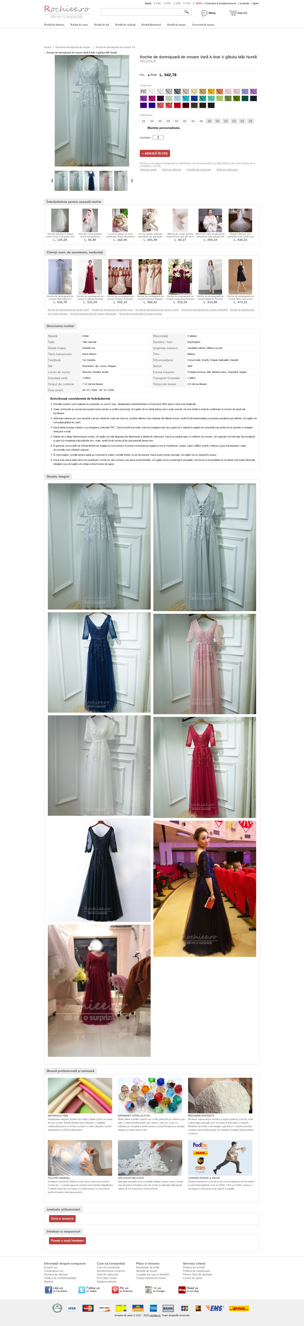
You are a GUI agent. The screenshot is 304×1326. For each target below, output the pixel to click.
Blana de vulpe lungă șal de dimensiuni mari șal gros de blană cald (210, 236)
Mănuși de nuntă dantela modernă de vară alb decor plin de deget (180, 236)
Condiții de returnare (198, 169)
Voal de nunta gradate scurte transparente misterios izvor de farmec (90, 236)
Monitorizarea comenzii (111, 1271)
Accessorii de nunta (203, 24)
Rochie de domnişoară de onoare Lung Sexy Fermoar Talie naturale (180, 299)
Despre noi (50, 1267)
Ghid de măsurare (227, 169)
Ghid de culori (148, 169)
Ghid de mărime (171, 169)
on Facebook (60, 1289)
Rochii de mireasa (54, 24)
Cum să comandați (108, 1267)
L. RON (197, 3)
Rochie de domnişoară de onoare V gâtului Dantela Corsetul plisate (90, 299)
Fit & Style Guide (107, 1278)
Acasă (47, 47)
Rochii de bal (101, 24)
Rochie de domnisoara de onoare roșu (112, 309)
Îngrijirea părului (107, 1281)
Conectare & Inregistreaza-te (220, 3)
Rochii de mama (176, 24)
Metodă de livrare (146, 1271)
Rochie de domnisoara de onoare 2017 (68, 309)
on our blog (192, 1289)
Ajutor (256, 3)
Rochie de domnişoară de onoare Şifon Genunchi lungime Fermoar (240, 299)
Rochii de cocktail (125, 24)
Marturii (48, 1281)
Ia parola (244, 3)
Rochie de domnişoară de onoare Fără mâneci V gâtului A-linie (60, 299)
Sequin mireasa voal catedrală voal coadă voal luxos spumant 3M (240, 236)
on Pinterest (126, 1289)
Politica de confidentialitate (60, 1278)
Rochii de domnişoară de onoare (72, 47)
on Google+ (159, 1289)
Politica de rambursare (196, 1271)
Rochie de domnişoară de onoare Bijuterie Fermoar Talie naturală (210, 299)
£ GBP (177, 3)
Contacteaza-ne (53, 1271)
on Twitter (93, 1289)
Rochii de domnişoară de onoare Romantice (93, 313)
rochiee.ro (155, 1315)
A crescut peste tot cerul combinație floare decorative (120, 235)
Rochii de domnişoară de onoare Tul (115, 47)
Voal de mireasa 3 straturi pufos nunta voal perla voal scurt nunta (60, 236)
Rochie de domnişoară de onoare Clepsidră (204, 309)
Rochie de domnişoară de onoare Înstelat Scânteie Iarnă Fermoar (120, 299)
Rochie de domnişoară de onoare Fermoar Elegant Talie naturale (150, 299)
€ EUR (167, 3)
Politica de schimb (194, 1267)
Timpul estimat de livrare (151, 1278)
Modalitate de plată (147, 1267)
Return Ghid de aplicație (197, 1274)
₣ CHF (187, 3)
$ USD (157, 3)
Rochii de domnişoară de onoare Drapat (140, 313)
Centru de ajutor (193, 1278)
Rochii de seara (79, 24)
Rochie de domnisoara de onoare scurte (157, 309)
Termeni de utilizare (56, 1274)
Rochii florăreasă (151, 24)
